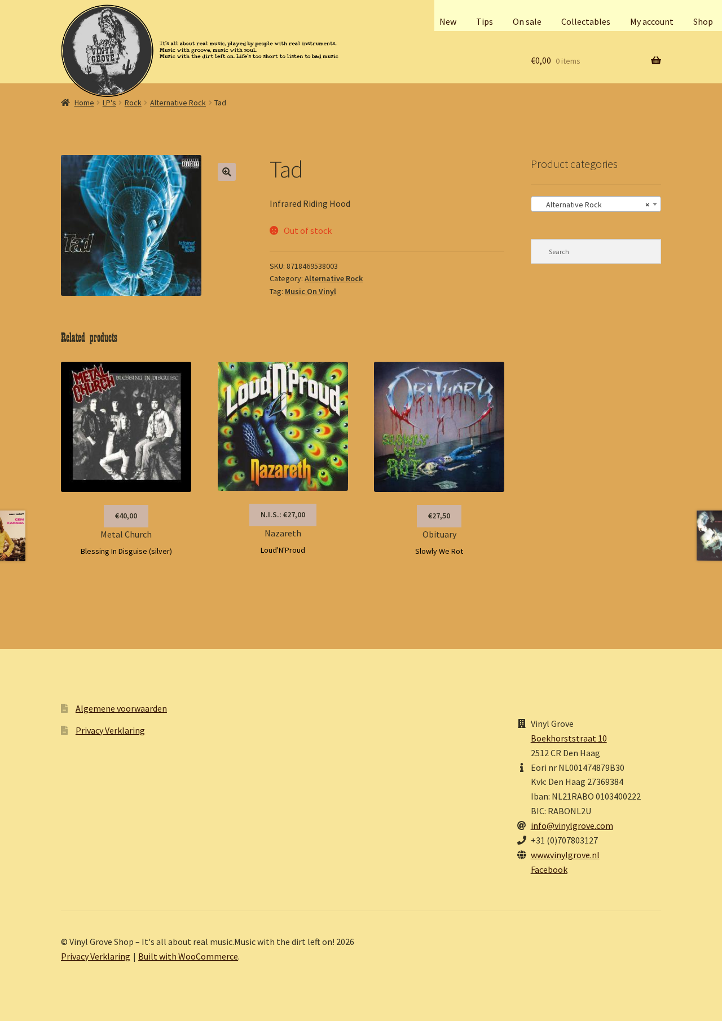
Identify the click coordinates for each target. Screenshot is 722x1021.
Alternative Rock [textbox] (592, 204)
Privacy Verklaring (110, 730)
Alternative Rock (178, 102)
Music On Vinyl (310, 291)
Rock (133, 102)
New (447, 21)
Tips (484, 21)
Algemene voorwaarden (121, 708)
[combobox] (596, 204)
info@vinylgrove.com (572, 825)
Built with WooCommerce (188, 956)
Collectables (585, 21)
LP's (109, 102)
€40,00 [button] (126, 516)
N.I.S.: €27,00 (283, 514)
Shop (703, 21)
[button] (227, 172)
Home (84, 102)
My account (651, 21)
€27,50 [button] (439, 516)
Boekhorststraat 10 (569, 738)
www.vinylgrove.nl (565, 854)
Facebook (549, 869)
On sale (527, 21)
